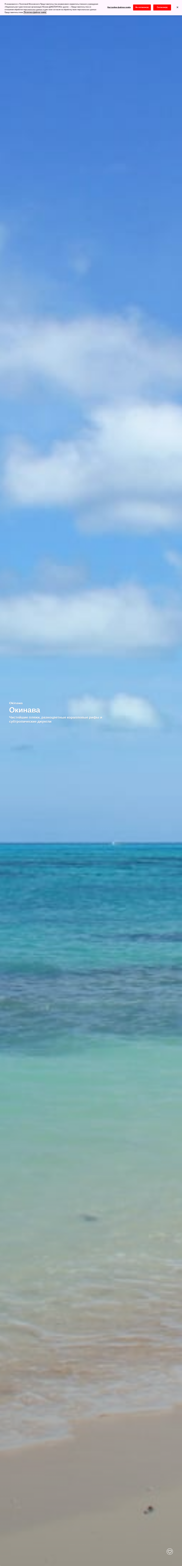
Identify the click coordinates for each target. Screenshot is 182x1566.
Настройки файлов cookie (119, 7)
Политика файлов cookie (35, 12)
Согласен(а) (162, 7)
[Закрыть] (177, 7)
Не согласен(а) (142, 7)
